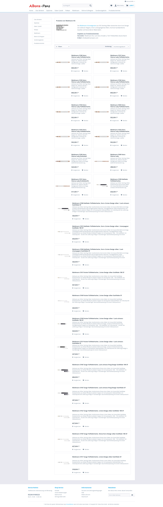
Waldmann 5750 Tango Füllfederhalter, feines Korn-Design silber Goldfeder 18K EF (99, 434)
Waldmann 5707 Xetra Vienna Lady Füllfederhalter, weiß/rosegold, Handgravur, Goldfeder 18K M (120, 56)
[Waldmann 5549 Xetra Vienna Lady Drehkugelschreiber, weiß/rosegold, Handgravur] (101, 161)
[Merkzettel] (111, 5)
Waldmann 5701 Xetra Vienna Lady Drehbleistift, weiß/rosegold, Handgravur (80, 180)
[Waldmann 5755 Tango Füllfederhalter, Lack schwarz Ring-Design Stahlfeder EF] (63, 394)
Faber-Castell (38, 26)
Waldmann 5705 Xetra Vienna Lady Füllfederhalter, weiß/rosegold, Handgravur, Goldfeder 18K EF (81, 81)
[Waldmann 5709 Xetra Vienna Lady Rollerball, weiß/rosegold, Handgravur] (62, 161)
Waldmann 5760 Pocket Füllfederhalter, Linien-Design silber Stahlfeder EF (97, 295)
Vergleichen (76, 71)
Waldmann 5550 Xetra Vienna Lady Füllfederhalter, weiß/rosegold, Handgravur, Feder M (120, 106)
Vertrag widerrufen (60, 496)
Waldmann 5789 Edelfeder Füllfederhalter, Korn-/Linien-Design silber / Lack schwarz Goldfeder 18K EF (119, 180)
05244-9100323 (34, 495)
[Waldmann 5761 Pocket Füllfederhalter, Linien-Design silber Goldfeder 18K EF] (63, 279)
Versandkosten (69, 504)
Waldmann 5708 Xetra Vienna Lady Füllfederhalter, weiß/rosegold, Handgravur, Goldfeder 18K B (81, 56)
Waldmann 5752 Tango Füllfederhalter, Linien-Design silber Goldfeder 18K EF (98, 411)
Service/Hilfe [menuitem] (130, 1)
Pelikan (36, 30)
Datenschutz (58, 494)
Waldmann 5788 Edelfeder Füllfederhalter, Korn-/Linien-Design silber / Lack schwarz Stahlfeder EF (100, 204)
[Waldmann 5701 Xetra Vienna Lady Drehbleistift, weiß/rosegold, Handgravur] (62, 186)
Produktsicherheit (39, 43)
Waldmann (37, 33)
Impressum (85, 496)
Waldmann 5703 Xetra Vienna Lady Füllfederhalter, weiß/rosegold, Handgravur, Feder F (81, 130)
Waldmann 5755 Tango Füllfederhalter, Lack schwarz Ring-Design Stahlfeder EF (99, 388)
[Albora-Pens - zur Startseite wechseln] (39, 6)
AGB (83, 492)
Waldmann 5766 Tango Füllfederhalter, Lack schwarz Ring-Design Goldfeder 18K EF (100, 365)
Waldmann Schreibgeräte (88, 26)
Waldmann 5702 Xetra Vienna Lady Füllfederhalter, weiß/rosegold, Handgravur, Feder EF (120, 130)
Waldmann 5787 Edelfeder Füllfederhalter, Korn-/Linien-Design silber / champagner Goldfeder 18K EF (100, 227)
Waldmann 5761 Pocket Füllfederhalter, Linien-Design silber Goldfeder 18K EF (98, 272)
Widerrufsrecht (86, 494)
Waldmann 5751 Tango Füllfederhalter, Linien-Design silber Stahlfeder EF (96, 457)
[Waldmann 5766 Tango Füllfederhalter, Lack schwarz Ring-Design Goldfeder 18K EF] (63, 371)
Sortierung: (108, 46)
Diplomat (36, 23)
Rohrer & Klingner (39, 36)
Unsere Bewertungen (61, 492)
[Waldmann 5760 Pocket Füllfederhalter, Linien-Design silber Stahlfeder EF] (63, 302)
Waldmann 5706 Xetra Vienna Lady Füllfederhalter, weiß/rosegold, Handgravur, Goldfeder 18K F (120, 81)
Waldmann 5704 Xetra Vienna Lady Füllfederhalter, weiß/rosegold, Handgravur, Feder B (81, 106)
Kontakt (57, 490)
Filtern (60, 46)
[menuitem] (77, 5)
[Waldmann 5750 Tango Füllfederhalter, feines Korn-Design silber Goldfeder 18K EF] (63, 440)
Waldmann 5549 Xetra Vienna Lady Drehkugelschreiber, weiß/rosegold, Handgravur (119, 155)
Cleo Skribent (38, 19)
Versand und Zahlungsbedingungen (92, 490)
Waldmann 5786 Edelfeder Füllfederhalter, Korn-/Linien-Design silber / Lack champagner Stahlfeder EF (97, 250)
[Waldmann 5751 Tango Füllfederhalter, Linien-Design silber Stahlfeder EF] (63, 464)
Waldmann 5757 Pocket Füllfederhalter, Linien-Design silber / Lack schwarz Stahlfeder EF (97, 342)
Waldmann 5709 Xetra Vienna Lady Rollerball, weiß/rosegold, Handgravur (80, 155)
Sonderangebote (38, 40)
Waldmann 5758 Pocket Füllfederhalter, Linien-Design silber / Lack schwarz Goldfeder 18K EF (97, 319)
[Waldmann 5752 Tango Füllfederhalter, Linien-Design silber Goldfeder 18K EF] (63, 417)
